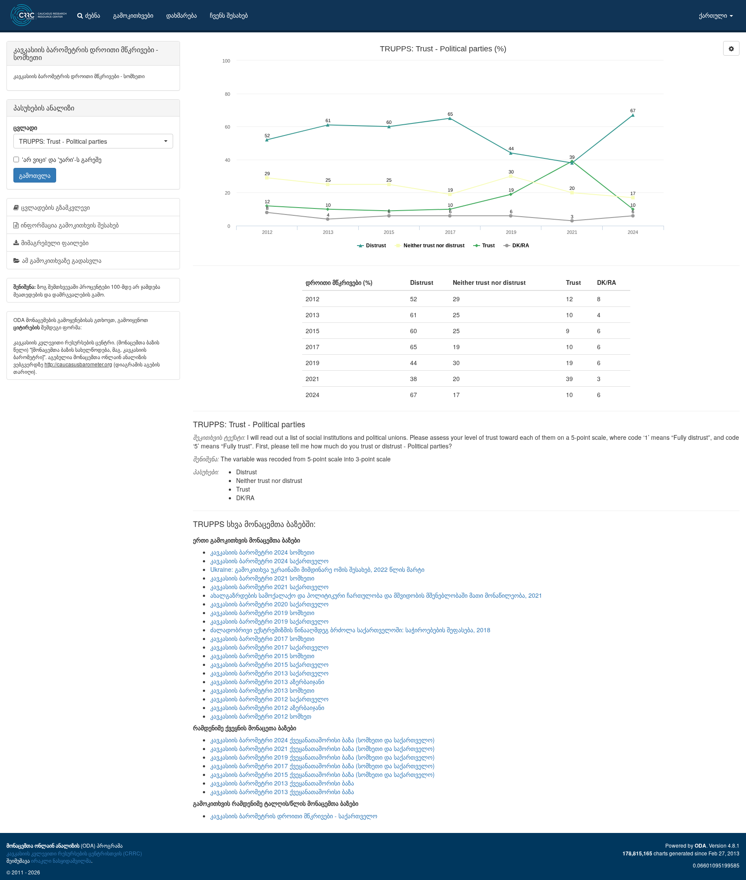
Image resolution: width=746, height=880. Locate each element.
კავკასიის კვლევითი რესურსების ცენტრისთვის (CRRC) (74, 853)
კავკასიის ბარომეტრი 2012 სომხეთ (260, 716)
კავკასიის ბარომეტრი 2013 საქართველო (269, 673)
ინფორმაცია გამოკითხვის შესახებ (70, 225)
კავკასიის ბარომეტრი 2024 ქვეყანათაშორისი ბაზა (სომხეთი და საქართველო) (322, 739)
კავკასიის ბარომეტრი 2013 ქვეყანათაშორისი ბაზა (282, 783)
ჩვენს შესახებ (229, 15)
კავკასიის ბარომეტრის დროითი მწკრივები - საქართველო (293, 815)
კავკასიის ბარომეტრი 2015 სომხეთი (262, 655)
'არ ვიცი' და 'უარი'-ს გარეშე (61, 159)
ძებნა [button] (92, 15)
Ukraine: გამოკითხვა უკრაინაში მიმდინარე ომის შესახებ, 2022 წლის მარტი (317, 569)
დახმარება (181, 15)
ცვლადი (25, 127)
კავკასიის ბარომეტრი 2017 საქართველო (269, 647)
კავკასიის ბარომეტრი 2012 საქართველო (269, 698)
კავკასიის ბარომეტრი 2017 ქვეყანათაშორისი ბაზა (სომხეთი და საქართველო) (322, 765)
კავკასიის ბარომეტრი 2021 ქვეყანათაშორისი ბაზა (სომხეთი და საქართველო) (322, 748)
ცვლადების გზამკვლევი (55, 207)
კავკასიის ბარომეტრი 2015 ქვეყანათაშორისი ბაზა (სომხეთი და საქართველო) (322, 774)
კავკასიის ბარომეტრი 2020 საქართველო (269, 603)
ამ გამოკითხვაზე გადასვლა (61, 260)
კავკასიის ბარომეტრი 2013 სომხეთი (262, 690)
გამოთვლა (35, 175)
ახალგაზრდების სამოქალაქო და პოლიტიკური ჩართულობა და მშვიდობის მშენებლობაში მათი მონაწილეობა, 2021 (376, 595)
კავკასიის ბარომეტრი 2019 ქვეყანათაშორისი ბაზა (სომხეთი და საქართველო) (322, 757)
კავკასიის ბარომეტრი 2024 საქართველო (269, 560)
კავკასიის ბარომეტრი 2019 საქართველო (269, 621)
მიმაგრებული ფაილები (55, 242)
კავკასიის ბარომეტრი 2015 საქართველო (269, 664)
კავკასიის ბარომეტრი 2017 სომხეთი (262, 638)
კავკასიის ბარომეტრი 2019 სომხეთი (262, 612)
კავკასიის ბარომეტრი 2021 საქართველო (269, 586)
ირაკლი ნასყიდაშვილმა (61, 860)
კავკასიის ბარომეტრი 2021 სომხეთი (262, 578)
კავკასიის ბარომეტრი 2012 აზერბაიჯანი (267, 707)
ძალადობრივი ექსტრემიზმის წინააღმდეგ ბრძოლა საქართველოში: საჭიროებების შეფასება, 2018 (350, 629)
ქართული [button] (714, 15)
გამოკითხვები (133, 15)
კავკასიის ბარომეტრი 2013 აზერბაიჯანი (267, 681)
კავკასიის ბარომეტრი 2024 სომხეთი (262, 552)
